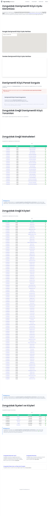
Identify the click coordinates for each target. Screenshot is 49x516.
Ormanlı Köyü (32, 313)
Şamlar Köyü (32, 346)
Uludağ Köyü (32, 355)
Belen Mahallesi (32, 152)
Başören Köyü (32, 240)
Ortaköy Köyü (32, 316)
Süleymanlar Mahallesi (32, 180)
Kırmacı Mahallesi (32, 164)
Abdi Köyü (32, 222)
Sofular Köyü (32, 337)
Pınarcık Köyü (32, 326)
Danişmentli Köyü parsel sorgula (35, 13)
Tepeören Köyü (32, 347)
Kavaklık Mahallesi (32, 159)
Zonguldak (8, 148)
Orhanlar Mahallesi (32, 175)
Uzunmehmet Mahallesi (32, 184)
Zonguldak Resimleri (31, 455)
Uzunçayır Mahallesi (32, 182)
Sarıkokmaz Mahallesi (32, 179)
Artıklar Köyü (32, 231)
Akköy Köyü (32, 226)
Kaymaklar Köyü (32, 296)
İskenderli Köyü (32, 293)
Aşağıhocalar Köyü (32, 232)
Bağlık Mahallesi (32, 149)
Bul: (32, 143)
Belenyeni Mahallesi (32, 154)
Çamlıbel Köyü (32, 249)
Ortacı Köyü (32, 314)
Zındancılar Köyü (32, 378)
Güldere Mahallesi (32, 157)
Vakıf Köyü (32, 360)
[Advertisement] (24, 22)
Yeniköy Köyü (32, 372)
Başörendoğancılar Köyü (32, 242)
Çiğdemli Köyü (32, 254)
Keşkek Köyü (32, 298)
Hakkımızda (41, 1)
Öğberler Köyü (32, 321)
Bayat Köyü (32, 244)
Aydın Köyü (32, 235)
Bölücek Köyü (32, 245)
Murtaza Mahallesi (32, 172)
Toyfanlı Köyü (32, 354)
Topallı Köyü (32, 350)
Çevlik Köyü (32, 252)
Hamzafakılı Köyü (32, 285)
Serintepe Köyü (32, 336)
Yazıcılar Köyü (32, 367)
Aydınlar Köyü (32, 237)
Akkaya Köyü (32, 224)
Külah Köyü (32, 311)
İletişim (46, 1)
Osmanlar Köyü (32, 318)
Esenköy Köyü (32, 270)
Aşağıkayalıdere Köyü (32, 234)
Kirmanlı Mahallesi (32, 167)
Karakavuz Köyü (32, 295)
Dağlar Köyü (32, 257)
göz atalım (37, 459)
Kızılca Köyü (32, 303)
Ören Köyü (32, 323)
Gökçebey (18, 425)
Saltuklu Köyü (32, 332)
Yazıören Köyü (32, 368)
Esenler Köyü (32, 272)
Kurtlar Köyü (32, 309)
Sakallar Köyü (32, 331)
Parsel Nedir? (34, 1)
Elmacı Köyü (32, 267)
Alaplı (18, 418)
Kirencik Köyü (32, 306)
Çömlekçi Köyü (32, 255)
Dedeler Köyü (32, 263)
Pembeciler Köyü (32, 324)
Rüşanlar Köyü (32, 329)
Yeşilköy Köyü (32, 373)
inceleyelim (17, 460)
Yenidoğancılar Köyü (32, 370)
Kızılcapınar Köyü (32, 304)
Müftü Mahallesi (32, 174)
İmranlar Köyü (32, 291)
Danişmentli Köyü (32, 260)
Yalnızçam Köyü (32, 364)
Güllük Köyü (32, 278)
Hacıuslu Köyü (32, 281)
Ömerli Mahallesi (32, 177)
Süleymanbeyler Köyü (32, 342)
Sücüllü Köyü (32, 341)
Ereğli (18, 423)
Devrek (18, 421)
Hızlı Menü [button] (27, 1)
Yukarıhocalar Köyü (32, 375)
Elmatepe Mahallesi (32, 156)
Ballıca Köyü (32, 239)
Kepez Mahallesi (32, 161)
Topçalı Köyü (32, 352)
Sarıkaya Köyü (32, 334)
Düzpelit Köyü (32, 265)
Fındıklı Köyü (32, 273)
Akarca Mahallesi (32, 148)
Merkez (18, 416)
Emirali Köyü (32, 268)
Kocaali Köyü (32, 308)
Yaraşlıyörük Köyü (32, 365)
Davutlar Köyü (32, 262)
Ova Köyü (32, 319)
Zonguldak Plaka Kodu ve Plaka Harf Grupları (14, 466)
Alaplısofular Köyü (32, 229)
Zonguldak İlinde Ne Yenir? (9, 455)
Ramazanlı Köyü (32, 327)
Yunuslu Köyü (32, 377)
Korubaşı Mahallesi (32, 169)
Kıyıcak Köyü (32, 301)
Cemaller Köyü (32, 247)
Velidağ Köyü (32, 362)
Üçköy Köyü (32, 357)
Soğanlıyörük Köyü (32, 339)
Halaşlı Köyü (32, 283)
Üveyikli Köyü (32, 359)
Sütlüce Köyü (32, 344)
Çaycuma (18, 420)
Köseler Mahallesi (32, 170)
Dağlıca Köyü (32, 258)
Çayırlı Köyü (32, 250)
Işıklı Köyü (32, 290)
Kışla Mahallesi (32, 166)
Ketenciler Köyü (32, 300)
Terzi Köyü (32, 349)
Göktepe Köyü (32, 277)
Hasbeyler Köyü (32, 288)
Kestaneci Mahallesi (32, 162)
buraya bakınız (28, 467)
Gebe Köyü (32, 275)
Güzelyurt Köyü (32, 280)
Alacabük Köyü (32, 227)
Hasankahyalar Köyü (32, 286)
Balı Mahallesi (32, 151)
